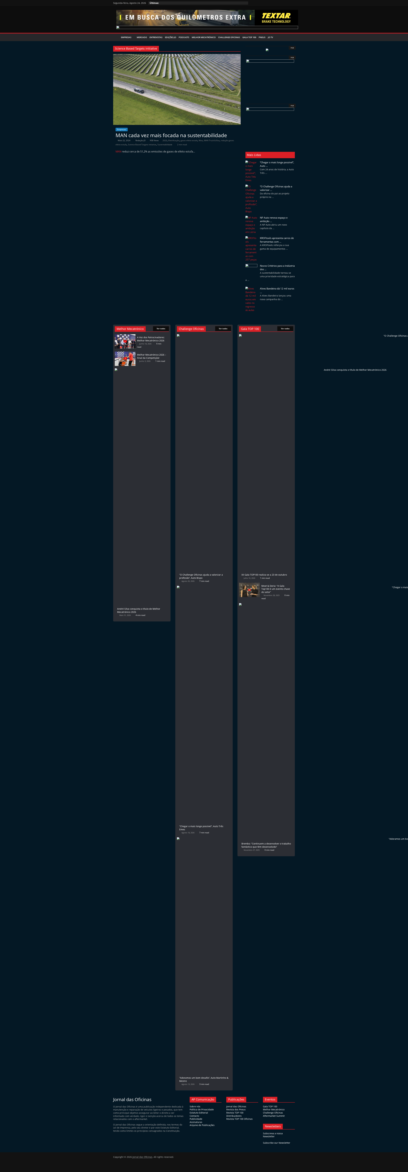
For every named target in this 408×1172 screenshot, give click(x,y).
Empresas (126, 37)
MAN (118, 151)
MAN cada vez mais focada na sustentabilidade (171, 135)
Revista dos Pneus (236, 1109)
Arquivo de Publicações (202, 1125)
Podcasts (184, 37)
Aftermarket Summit (274, 1115)
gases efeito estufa (189, 140)
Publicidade (196, 1118)
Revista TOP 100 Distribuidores (234, 1114)
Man (201, 140)
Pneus (262, 37)
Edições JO (170, 37)
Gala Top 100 (249, 37)
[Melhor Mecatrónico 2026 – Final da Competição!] (125, 353)
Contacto (194, 1115)
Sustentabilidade (164, 144)
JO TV (270, 37)
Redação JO (140, 140)
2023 (165, 140)
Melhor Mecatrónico (204, 37)
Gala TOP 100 (270, 1106)
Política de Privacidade (202, 1109)
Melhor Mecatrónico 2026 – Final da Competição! (151, 356)
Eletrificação (173, 140)
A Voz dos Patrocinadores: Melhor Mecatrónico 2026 (151, 339)
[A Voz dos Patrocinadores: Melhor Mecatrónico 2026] (125, 335)
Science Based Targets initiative (142, 144)
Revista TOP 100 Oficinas (239, 1118)
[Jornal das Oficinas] (116, 37)
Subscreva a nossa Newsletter (273, 1135)
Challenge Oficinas (229, 37)
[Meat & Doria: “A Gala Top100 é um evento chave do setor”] (249, 584)
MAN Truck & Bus (212, 140)
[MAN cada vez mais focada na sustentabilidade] (177, 56)
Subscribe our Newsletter (276, 1142)
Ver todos (161, 328)
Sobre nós (195, 1106)
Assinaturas (196, 1122)
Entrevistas (155, 37)
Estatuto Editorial (199, 1112)
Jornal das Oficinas (236, 1106)
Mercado (142, 37)
